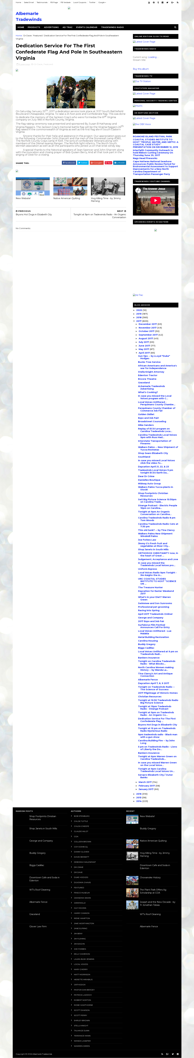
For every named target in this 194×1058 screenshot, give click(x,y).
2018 (139, 317)
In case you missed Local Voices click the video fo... (156, 461)
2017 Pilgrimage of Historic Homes (158, 693)
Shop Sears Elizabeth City (153, 453)
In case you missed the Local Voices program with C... (154, 397)
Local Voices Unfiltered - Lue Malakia (154, 632)
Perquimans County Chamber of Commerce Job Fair (156, 409)
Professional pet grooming (153, 607)
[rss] (177, 2)
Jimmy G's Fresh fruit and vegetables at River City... (154, 544)
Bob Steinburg (82, 816)
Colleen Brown (82, 841)
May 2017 (144, 349)
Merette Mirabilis (83, 979)
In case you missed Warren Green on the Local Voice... (157, 764)
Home (18, 2)
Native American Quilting (66, 198)
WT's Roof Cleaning (39, 889)
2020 (139, 310)
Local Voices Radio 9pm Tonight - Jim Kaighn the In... (157, 574)
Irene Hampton (82, 918)
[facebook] (162, 2)
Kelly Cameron (82, 954)
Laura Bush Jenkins (84, 959)
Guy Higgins (80, 908)
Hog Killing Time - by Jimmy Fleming (106, 200)
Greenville (80, 903)
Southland (144, 456)
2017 (139, 321)
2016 (139, 794)
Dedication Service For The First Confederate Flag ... (157, 720)
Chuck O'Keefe (81, 826)
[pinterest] (154, 2)
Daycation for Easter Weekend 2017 (156, 592)
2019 (139, 313)
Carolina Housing (148, 640)
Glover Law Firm (38, 926)
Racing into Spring (148, 610)
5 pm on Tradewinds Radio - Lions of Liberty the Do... (157, 748)
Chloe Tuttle (81, 821)
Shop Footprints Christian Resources (153, 494)
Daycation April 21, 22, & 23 (153, 466)
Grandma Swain (82, 898)
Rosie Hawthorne (83, 1005)
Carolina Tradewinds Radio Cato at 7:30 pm (158, 525)
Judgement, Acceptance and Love (158, 559)
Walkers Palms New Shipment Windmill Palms (155, 535)
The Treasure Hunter (150, 587)
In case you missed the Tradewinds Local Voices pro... (156, 564)
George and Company (150, 617)
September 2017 (148, 334)
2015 (139, 797)
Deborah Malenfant (85, 862)
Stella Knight (81, 1025)
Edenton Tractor (147, 375)
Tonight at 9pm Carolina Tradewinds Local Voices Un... (156, 770)
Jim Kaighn (79, 944)
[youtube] (149, 2)
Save (110, 163)
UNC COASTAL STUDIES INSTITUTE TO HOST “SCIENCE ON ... (157, 581)
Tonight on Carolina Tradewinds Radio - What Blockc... (156, 662)
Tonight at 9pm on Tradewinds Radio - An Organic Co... (156, 713)
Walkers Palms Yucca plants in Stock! (155, 488)
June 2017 (145, 345)
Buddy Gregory (146, 644)
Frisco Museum (82, 893)
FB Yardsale (65, 2)
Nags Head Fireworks (145, 158)
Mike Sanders (146, 425)
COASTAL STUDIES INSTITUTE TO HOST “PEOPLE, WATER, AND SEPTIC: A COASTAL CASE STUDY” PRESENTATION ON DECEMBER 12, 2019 (155, 143)
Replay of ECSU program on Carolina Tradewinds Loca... (155, 430)
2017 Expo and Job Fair (151, 621)
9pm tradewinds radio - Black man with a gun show (157, 735)
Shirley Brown (82, 1020)
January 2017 (146, 789)
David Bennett (81, 857)
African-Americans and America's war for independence (157, 367)
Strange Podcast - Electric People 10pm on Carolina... (157, 506)
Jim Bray (78, 933)
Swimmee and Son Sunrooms (155, 603)
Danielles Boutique (149, 480)
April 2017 (145, 352)
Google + (102, 2)
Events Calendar (86, 27)
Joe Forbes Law (147, 539)
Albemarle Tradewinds (42, 1054)
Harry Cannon (81, 913)
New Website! (23, 198)
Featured (37, 35)
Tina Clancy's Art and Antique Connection (155, 675)
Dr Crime (78, 867)
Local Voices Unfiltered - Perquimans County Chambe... (156, 403)
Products (34, 27)
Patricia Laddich (83, 995)
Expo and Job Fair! (148, 418)
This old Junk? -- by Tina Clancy (156, 530)
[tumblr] (158, 2)
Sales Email (29, 2)
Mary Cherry (81, 969)
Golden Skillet (146, 414)
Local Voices (81, 964)
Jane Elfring (80, 928)
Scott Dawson (82, 1010)
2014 (139, 801)
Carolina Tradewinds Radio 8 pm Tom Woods (156, 519)
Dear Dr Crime (146, 476)
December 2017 (148, 324)
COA (76, 836)
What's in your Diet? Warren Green (154, 598)
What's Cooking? (148, 392)
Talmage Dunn (81, 1030)
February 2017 (147, 785)
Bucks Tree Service (149, 362)
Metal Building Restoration (153, 637)
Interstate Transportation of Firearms (154, 442)
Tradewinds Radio (112, 27)
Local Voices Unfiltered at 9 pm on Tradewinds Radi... (158, 652)
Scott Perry (80, 1015)
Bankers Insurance (149, 657)
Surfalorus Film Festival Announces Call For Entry (154, 626)
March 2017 (145, 782)
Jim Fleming (80, 939)
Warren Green (82, 1046)
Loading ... (153, 57)
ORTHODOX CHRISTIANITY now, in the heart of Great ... (158, 554)
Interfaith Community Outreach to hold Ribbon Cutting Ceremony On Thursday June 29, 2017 (153, 153)
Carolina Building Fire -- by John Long (156, 741)
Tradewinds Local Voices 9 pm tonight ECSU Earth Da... (155, 471)
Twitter (92, 2)
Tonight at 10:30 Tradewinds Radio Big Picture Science (158, 701)
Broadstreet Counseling (152, 421)
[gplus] (172, 2)
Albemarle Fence (148, 679)
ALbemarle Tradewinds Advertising (151, 387)
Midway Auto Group (149, 483)
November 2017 (148, 327)
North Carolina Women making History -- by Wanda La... (156, 668)
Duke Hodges (81, 877)
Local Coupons (79, 2)
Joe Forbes (80, 949)
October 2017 (147, 331)
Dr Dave (27, 35)
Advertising (51, 27)
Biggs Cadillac (146, 648)
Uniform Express (147, 569)
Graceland (144, 382)
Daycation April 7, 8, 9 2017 (153, 683)
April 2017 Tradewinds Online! (155, 614)
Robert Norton (82, 1000)
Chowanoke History (150, 877)
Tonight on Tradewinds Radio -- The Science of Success (156, 688)
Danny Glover (81, 852)
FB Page (54, 2)
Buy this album (141, 69)
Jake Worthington (84, 923)
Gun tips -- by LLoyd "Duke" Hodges (154, 357)
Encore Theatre (147, 379)
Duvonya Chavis (82, 882)
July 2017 (144, 342)
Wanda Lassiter (82, 1041)
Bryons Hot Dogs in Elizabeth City (157, 724)
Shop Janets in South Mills (153, 549)
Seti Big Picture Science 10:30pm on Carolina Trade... (157, 500)
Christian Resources (149, 696)
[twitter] (167, 2)
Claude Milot (81, 831)
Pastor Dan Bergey (84, 990)
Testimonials (42, 2)
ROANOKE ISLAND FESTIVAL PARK (152, 136)
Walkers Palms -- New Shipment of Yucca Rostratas (158, 448)
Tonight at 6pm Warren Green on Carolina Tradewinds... (157, 757)
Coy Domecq (81, 847)
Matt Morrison (82, 974)
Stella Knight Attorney (151, 372)
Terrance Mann (82, 1036)
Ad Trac (67, 27)
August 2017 (146, 338)
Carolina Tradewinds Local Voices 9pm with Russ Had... (157, 436)
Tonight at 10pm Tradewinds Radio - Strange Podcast (154, 707)
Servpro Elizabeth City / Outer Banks (155, 776)
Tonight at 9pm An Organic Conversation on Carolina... (155, 513)
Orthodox (79, 984)
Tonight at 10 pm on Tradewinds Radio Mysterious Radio (157, 729)
